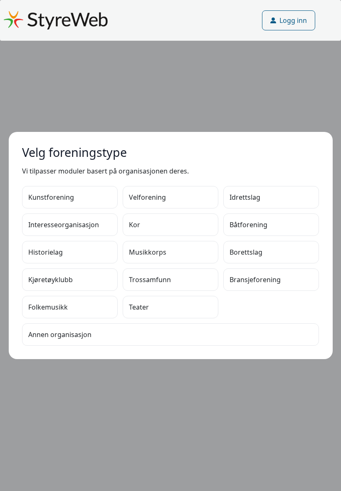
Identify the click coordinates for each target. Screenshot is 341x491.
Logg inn (293, 20)
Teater (139, 307)
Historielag (45, 252)
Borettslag (246, 252)
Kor (134, 224)
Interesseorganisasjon (63, 224)
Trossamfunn (150, 279)
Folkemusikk (48, 307)
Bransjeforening (255, 279)
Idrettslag (245, 197)
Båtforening (248, 224)
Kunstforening (51, 197)
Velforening (147, 197)
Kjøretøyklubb (50, 279)
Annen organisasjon (59, 334)
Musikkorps (147, 252)
